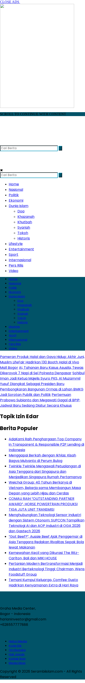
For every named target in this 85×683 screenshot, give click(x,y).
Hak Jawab (17, 654)
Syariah (23, 227)
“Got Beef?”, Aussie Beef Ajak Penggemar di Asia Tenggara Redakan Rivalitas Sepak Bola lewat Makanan (46, 542)
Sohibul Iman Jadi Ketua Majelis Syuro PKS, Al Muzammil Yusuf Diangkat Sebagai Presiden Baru (42, 378)
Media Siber (17, 663)
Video (13, 270)
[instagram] (21, 143)
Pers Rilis (16, 265)
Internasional (20, 259)
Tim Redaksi (17, 650)
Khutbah (24, 222)
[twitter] (12, 143)
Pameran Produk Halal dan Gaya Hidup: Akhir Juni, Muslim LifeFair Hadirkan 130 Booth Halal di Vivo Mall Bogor (42, 362)
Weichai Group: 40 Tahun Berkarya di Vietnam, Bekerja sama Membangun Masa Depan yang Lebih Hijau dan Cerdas (45, 488)
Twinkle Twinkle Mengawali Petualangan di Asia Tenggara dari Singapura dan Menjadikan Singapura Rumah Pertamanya (45, 471)
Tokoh (22, 232)
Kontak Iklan (17, 659)
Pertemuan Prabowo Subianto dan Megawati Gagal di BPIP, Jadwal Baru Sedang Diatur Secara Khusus (40, 400)
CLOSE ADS (10, 2)
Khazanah (25, 216)
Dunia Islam (18, 205)
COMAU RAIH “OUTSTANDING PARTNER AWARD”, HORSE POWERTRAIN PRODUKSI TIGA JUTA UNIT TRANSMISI (43, 504)
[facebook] (4, 143)
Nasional (16, 189)
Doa (20, 211)
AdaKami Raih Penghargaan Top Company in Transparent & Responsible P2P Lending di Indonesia (46, 444)
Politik (14, 195)
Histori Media (18, 641)
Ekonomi (16, 200)
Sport (13, 254)
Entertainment (21, 249)
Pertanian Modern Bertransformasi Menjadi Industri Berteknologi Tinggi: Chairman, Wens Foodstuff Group (47, 569)
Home (14, 184)
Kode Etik (15, 646)
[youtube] (29, 143)
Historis (23, 238)
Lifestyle (16, 243)
